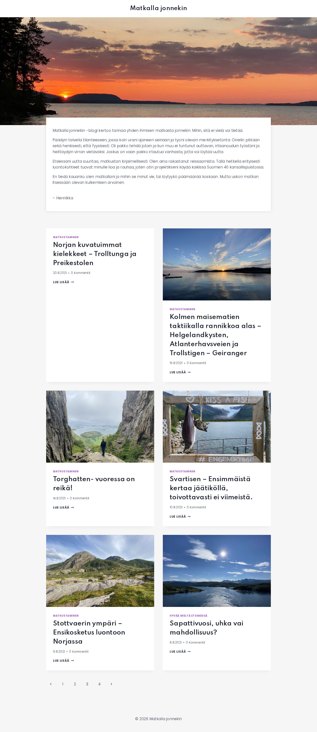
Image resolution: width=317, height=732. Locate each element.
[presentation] (217, 264)
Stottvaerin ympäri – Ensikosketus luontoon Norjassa (89, 632)
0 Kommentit (80, 273)
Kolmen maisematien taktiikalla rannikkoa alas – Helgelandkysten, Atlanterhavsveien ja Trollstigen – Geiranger (215, 335)
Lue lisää (63, 282)
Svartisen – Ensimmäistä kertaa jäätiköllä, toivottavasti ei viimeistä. (211, 488)
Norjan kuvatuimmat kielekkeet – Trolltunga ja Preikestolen (95, 254)
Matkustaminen (66, 237)
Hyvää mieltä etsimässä (188, 615)
